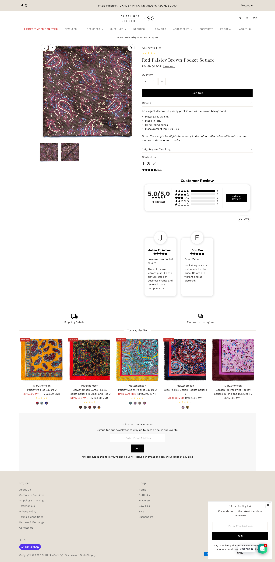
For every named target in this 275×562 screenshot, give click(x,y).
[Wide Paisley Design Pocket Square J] (185, 359)
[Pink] (183, 407)
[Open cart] (254, 18)
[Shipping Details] (74, 317)
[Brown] (139, 403)
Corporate (206, 29)
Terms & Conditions (31, 516)
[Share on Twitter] (149, 163)
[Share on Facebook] (144, 163)
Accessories (181, 29)
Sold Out (197, 92)
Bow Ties (160, 29)
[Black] (144, 403)
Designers (94, 29)
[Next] (52, 47)
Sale (141, 511)
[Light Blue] (41, 403)
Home (120, 37)
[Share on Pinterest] (154, 163)
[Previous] (44, 47)
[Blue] (135, 403)
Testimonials (27, 505)
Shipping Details (74, 322)
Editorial (226, 29)
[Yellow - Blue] (99, 407)
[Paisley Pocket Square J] (41, 359)
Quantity (147, 74)
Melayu (245, 5)
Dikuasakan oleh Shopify (80, 555)
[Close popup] (268, 505)
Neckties (139, 29)
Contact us (149, 157)
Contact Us (26, 527)
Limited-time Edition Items (41, 29)
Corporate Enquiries (31, 495)
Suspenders (146, 516)
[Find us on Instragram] (200, 317)
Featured (71, 29)
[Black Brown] (85, 407)
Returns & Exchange (31, 522)
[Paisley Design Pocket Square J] (137, 359)
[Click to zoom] (131, 47)
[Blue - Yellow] (94, 407)
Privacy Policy (27, 511)
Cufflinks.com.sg (52, 555)
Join (137, 448)
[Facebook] (22, 5)
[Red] (37, 403)
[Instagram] (26, 5)
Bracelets (144, 500)
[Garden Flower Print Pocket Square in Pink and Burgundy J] (233, 359)
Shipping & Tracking (31, 500)
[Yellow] (130, 403)
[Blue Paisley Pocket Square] (46, 403)
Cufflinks (117, 29)
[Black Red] (80, 407)
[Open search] (240, 18)
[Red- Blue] (89, 407)
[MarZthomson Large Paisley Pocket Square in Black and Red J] (89, 359)
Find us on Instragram (201, 322)
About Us (245, 29)
